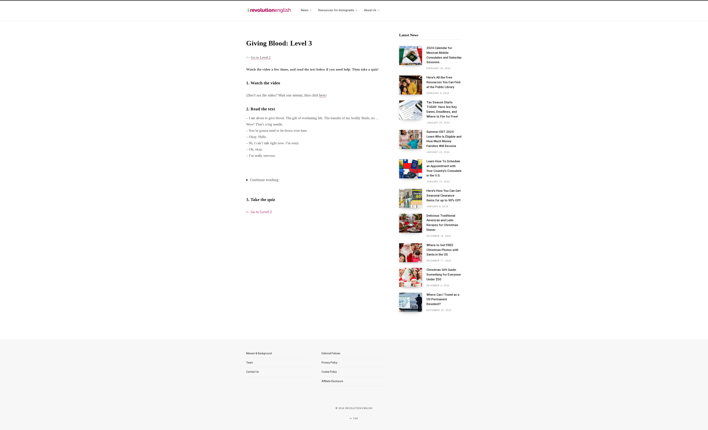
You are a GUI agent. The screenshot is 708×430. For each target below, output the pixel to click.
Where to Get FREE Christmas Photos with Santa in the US (442, 249)
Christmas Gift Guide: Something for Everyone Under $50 (443, 274)
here (322, 95)
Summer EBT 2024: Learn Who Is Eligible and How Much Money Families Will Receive (443, 139)
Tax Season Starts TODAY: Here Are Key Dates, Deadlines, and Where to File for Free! (442, 109)
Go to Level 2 (261, 57)
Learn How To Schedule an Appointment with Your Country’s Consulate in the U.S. (443, 168)
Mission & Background (259, 353)
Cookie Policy (329, 371)
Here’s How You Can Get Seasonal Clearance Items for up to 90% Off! (443, 195)
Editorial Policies (331, 353)
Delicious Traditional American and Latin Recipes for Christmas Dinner (442, 223)
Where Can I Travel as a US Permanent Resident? (442, 299)
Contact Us (252, 371)
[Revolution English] (269, 10)
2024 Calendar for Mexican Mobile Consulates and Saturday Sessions (443, 55)
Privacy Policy (329, 362)
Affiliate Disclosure (332, 381)
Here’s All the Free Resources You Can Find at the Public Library (443, 82)
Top (355, 418)
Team (249, 362)
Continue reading (264, 179)
